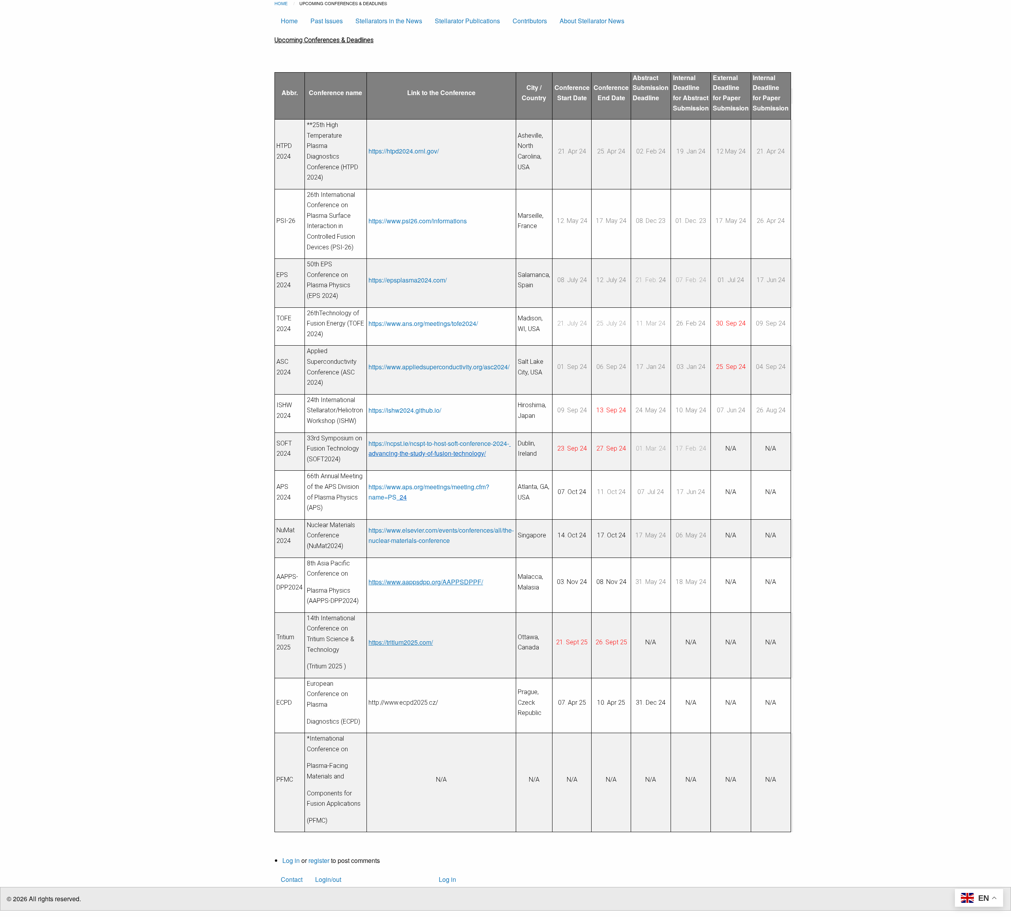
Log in (291, 860)
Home (281, 3)
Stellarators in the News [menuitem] (388, 20)
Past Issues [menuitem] (326, 20)
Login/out (328, 879)
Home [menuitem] (289, 20)
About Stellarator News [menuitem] (592, 20)
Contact (292, 879)
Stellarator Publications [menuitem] (467, 20)
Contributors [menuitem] (530, 20)
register (318, 860)
